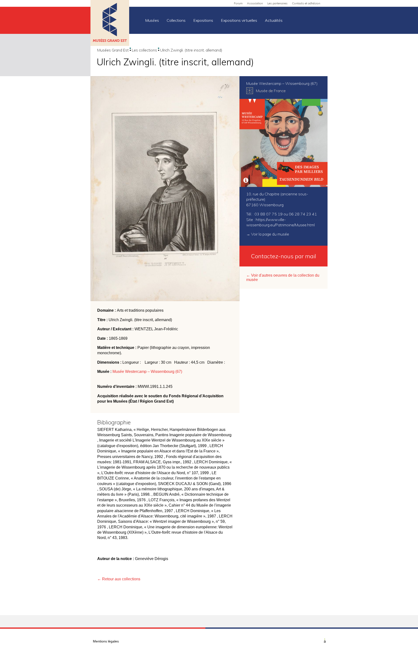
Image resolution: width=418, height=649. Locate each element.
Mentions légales (106, 641)
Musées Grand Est (113, 50)
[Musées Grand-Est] (109, 23)
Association (255, 3)
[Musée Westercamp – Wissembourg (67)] (283, 143)
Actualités (274, 20)
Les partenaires (277, 3)
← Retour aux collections (118, 579)
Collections (176, 20)
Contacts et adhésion (306, 3)
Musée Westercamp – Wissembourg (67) (147, 371)
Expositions (203, 20)
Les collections (144, 50)
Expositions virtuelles (239, 20)
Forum (238, 3)
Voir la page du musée (270, 234)
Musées (152, 20)
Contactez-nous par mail (283, 256)
